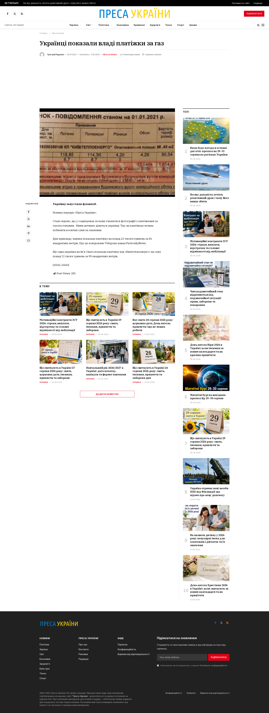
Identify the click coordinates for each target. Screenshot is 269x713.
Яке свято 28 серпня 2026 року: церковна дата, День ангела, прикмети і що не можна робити (152, 325)
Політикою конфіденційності (213, 665)
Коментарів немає (131, 54)
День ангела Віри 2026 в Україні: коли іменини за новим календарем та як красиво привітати (206, 349)
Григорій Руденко (55, 54)
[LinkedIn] (28, 226)
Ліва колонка (110, 54)
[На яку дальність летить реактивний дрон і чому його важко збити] (206, 177)
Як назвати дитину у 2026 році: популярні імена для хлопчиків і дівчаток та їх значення (207, 540)
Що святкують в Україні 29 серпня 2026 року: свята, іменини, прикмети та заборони (103, 325)
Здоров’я (155, 25)
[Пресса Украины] (134, 13)
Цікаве (193, 25)
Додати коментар (107, 394)
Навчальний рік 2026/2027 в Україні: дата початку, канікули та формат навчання (106, 371)
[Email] (28, 240)
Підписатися (254, 13)
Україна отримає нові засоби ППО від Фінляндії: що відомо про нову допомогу (209, 492)
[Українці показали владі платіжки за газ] (107, 152)
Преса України (80, 696)
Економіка (123, 25)
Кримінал (139, 25)
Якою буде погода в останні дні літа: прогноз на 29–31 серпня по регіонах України (209, 151)
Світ (88, 25)
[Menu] (263, 25)
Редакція (258, 3)
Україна (73, 25)
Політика (104, 25)
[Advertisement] (134, 80)
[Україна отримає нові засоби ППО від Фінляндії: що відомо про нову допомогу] (206, 471)
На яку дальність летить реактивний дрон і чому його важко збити (59, 3)
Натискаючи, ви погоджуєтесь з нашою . (194, 665)
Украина (44, 334)
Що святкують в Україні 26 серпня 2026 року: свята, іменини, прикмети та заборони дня (150, 372)
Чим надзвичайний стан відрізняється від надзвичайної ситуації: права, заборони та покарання (206, 298)
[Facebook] (28, 212)
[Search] (258, 25)
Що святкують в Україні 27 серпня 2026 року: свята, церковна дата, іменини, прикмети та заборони (57, 372)
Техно (168, 25)
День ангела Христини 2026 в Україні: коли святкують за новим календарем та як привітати (209, 590)
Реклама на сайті (241, 3)
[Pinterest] (28, 233)
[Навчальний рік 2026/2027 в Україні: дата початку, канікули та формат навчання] (107, 352)
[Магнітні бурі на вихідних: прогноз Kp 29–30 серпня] (206, 378)
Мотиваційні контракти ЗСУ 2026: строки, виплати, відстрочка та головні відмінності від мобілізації (59, 325)
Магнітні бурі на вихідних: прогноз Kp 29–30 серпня (208, 396)
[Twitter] (28, 219)
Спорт (180, 25)
